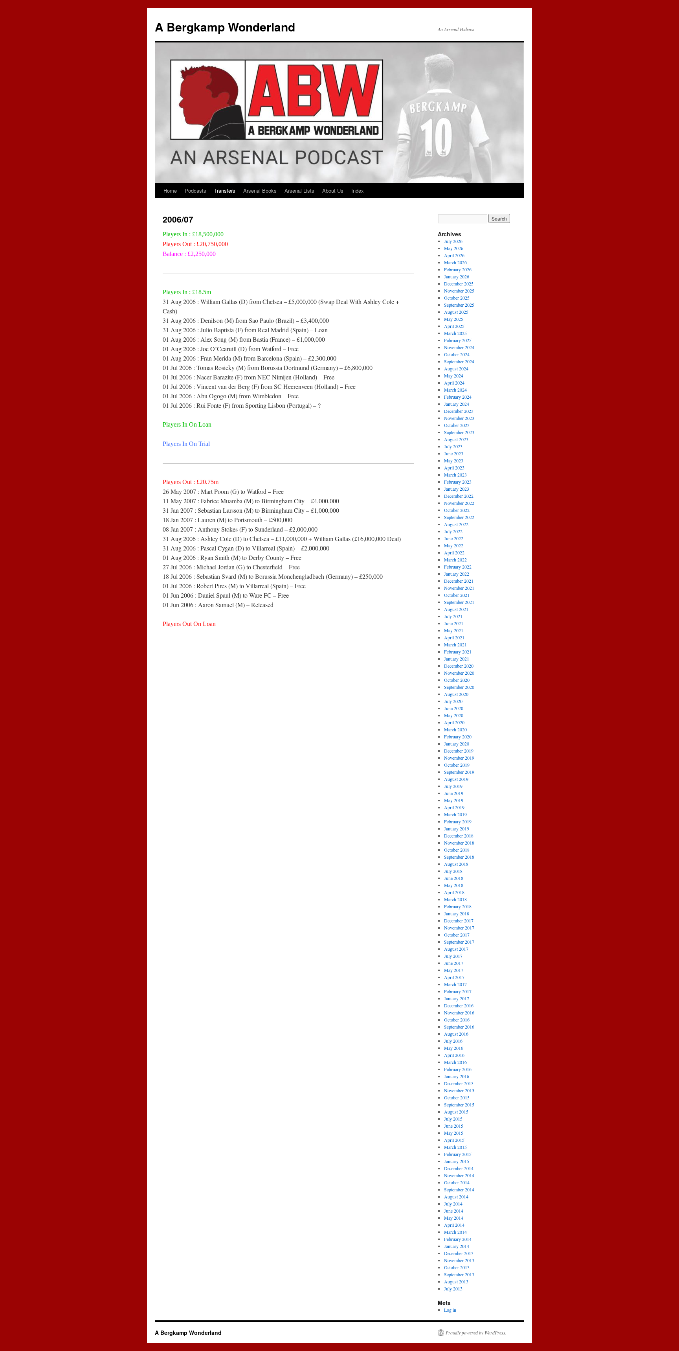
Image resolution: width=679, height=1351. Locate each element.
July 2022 (453, 531)
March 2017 (455, 984)
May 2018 (453, 885)
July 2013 (453, 1288)
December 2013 (458, 1253)
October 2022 (457, 510)
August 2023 (456, 439)
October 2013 (457, 1267)
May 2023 (453, 460)
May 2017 (453, 970)
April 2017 (454, 977)
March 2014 (455, 1232)
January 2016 (456, 1076)
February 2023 (458, 482)
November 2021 (459, 588)
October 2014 (457, 1182)
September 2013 (459, 1274)
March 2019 (455, 814)
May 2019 (453, 800)
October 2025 (457, 297)
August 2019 (456, 779)
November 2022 (459, 503)
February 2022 (458, 566)
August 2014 (456, 1196)
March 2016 (455, 1062)
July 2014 (453, 1203)
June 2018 (453, 878)
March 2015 (455, 1147)
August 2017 (456, 949)
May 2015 (453, 1133)
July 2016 (453, 1041)
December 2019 (458, 750)
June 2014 (453, 1210)
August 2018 (456, 864)
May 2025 (453, 319)
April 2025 (454, 326)
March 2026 (455, 262)
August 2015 (456, 1111)
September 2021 (459, 602)
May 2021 (453, 630)
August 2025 (456, 312)
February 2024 (458, 397)
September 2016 (459, 1026)
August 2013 (456, 1281)
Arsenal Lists (299, 190)
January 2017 (456, 998)
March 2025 (455, 333)
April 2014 (454, 1225)
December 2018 (458, 835)
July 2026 (453, 241)
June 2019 (453, 793)
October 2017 (457, 934)
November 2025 (459, 290)
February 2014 (458, 1239)
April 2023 (454, 467)
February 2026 (458, 269)
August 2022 (456, 524)
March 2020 (455, 729)
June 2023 (453, 453)
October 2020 (457, 680)
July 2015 (453, 1118)
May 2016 (453, 1048)
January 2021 (456, 658)
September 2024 (459, 361)
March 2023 (455, 474)
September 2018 (459, 857)
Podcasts (195, 190)
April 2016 (454, 1055)
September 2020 (459, 687)
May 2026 (453, 248)
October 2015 (457, 1097)
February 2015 (458, 1154)
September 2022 (459, 517)
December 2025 (458, 283)
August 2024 (456, 368)
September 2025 (459, 305)
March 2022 (455, 559)
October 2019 (457, 765)
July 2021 (453, 616)
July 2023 (453, 446)
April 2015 (454, 1140)
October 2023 (457, 425)
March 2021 (455, 644)
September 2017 (459, 942)
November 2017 (459, 927)
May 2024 (453, 375)
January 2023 (456, 489)
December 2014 (458, 1168)
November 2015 (459, 1090)
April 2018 (454, 892)
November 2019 (459, 758)
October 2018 (457, 850)
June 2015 (453, 1126)
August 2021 (456, 609)
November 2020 (459, 673)
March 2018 (455, 899)
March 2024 (455, 390)
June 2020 (453, 708)
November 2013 (459, 1260)
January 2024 (456, 404)
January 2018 (456, 913)
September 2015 (459, 1104)
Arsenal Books (260, 190)
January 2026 (456, 276)
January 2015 (456, 1161)
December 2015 (458, 1083)
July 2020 (453, 701)
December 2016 (458, 1005)
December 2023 (458, 411)
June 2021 (453, 623)
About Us (332, 190)
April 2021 (454, 637)
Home (170, 190)
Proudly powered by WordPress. (476, 1332)
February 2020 (458, 736)
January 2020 (456, 743)
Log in (450, 1310)
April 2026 (454, 255)
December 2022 (458, 496)
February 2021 (458, 651)
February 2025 (458, 340)
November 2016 (459, 1012)
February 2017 (458, 991)
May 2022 (453, 545)
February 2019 (458, 821)
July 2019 (453, 786)
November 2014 (459, 1175)
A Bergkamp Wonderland (225, 26)
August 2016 (456, 1034)
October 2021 (457, 595)
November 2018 (459, 842)
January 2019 (456, 828)
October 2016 (457, 1019)
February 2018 (458, 906)
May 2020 (453, 715)
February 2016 (458, 1069)
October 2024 (457, 354)
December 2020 (458, 666)
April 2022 (454, 552)
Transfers (224, 190)
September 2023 (459, 432)
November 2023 (459, 418)
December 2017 (458, 920)
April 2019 (454, 807)
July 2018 (453, 871)
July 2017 (453, 956)
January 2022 (456, 574)
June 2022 (453, 538)
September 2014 (459, 1189)
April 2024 (454, 382)
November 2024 (459, 347)
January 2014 (456, 1246)
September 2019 (459, 772)
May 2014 (453, 1218)
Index (357, 190)
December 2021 (458, 581)
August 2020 (456, 694)
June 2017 (453, 963)
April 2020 (454, 722)
